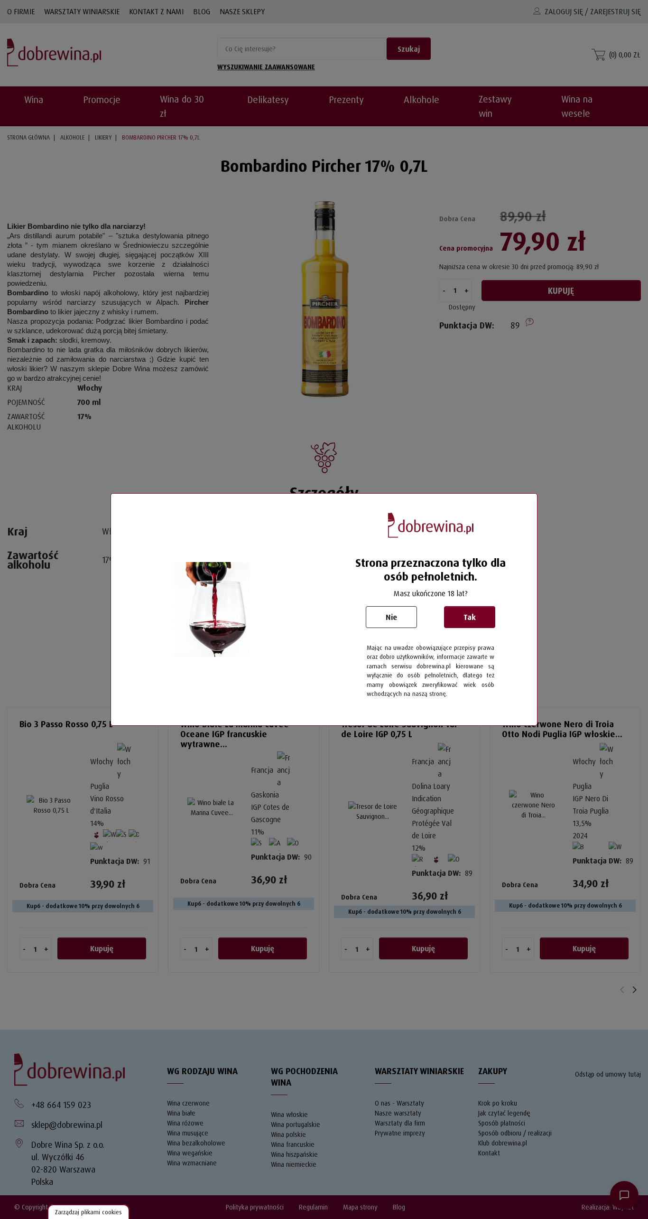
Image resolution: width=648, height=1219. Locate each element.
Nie (391, 617)
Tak (469, 617)
